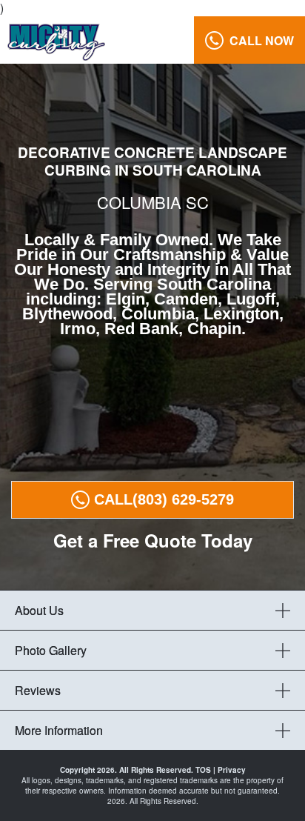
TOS (203, 770)
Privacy (232, 770)
